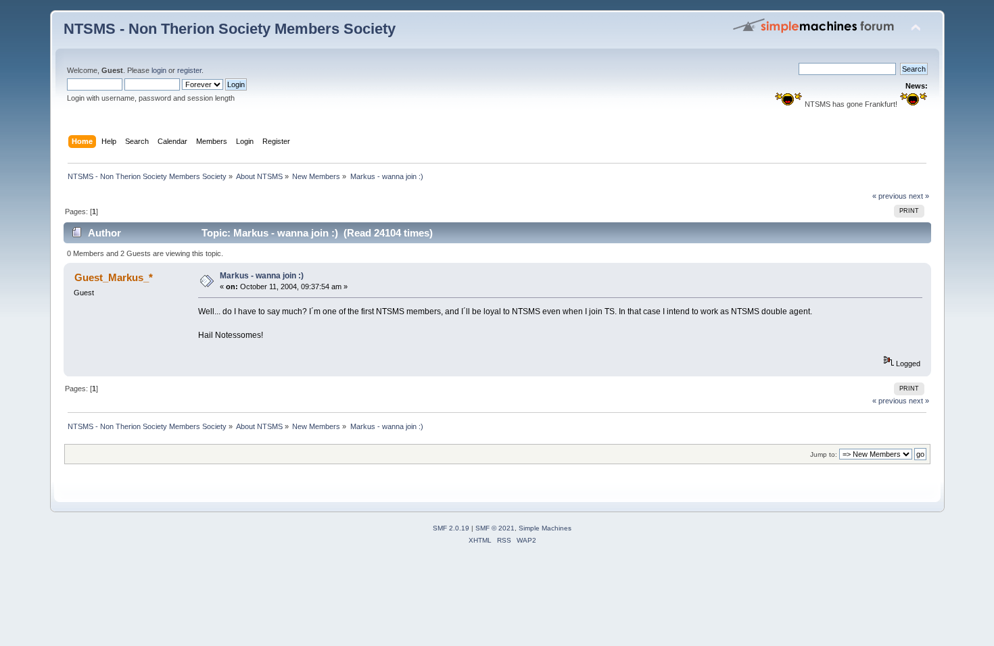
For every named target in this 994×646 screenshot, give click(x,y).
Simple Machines (545, 528)
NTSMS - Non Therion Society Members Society (230, 28)
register (189, 70)
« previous (889, 196)
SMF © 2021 (495, 528)
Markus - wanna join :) (262, 275)
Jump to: (823, 454)
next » (919, 196)
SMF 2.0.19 (451, 528)
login (158, 70)
